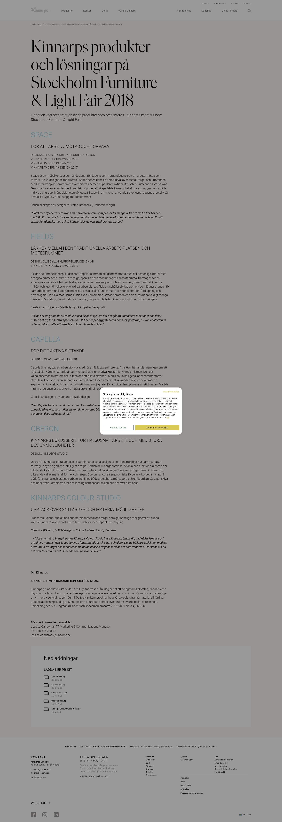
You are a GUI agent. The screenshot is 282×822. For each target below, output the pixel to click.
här (168, 417)
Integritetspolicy (171, 391)
